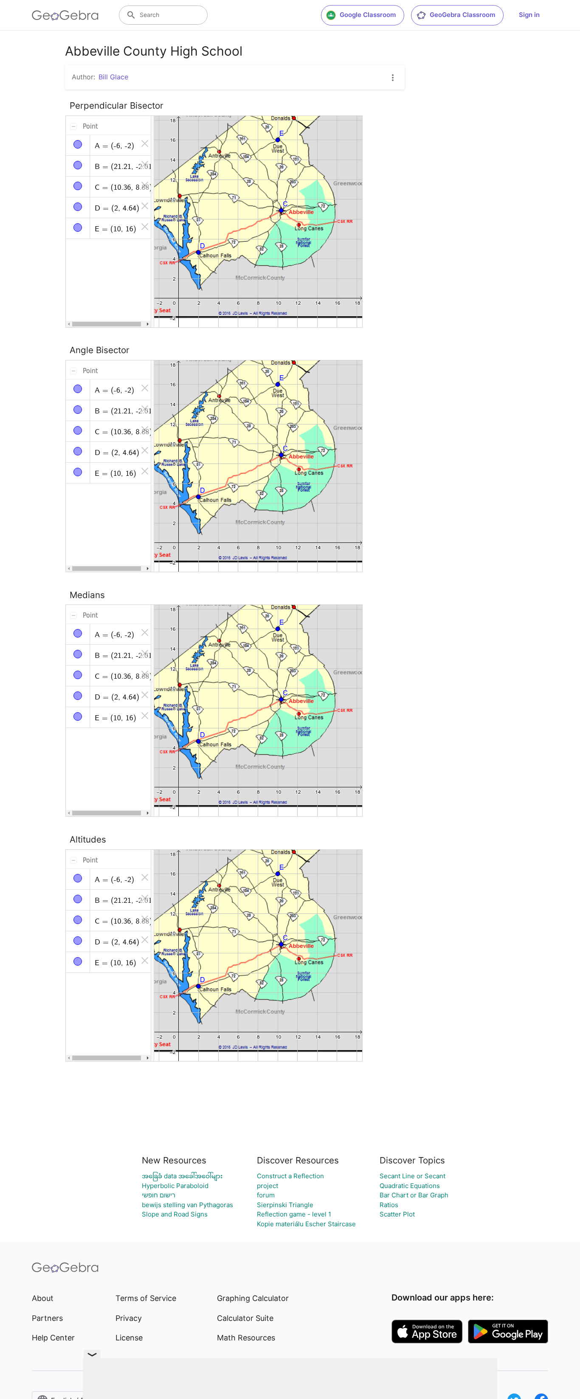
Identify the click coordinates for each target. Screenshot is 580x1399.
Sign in (529, 15)
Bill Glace (113, 77)
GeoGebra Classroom (462, 15)
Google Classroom (368, 15)
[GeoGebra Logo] (65, 15)
